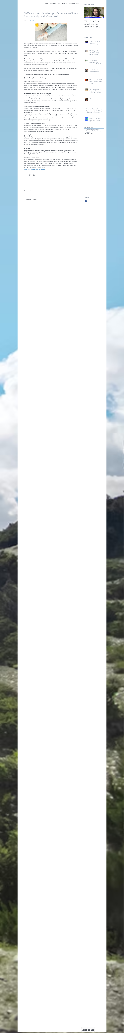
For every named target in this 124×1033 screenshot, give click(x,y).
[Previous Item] (86, 12)
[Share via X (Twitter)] (30, 175)
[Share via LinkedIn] (34, 175)
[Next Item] (101, 12)
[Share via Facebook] (25, 175)
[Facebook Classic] (86, 201)
